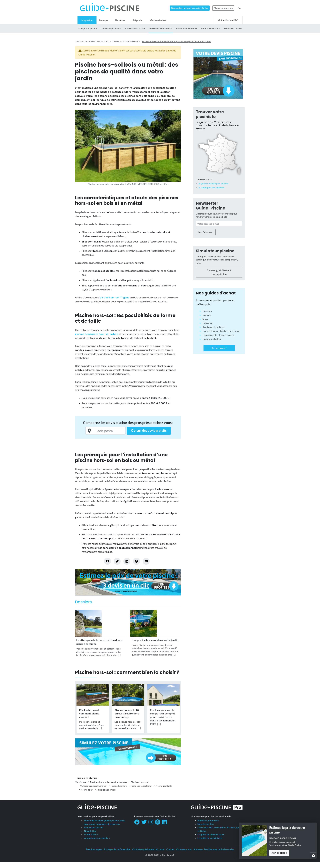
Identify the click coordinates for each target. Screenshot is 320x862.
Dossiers (83, 602)
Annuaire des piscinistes (97, 838)
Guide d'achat (91, 834)
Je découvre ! (219, 348)
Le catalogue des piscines (211, 187)
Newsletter (90, 831)
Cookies (170, 849)
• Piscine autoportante (140, 786)
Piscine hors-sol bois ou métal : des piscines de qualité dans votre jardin (176, 41)
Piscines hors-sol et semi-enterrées (108, 782)
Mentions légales (94, 849)
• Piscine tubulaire (118, 786)
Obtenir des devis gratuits (149, 430)
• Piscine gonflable (163, 786)
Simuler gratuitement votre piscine (219, 272)
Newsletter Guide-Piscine (210, 206)
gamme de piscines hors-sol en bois (96, 333)
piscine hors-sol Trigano (115, 297)
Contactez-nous (184, 849)
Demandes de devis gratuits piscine (189, 8)
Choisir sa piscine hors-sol (125, 41)
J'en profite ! (279, 852)
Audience (198, 849)
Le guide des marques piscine (213, 183)
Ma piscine (80, 782)
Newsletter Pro (206, 824)
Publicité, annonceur (208, 820)
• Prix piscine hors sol (105, 789)
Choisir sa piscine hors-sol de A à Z (92, 41)
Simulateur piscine (223, 8)
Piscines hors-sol (139, 782)
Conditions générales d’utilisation (148, 849)
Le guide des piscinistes (210, 838)
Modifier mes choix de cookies (219, 849)
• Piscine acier (85, 789)
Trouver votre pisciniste (210, 114)
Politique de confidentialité (117, 849)
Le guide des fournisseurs (211, 834)
